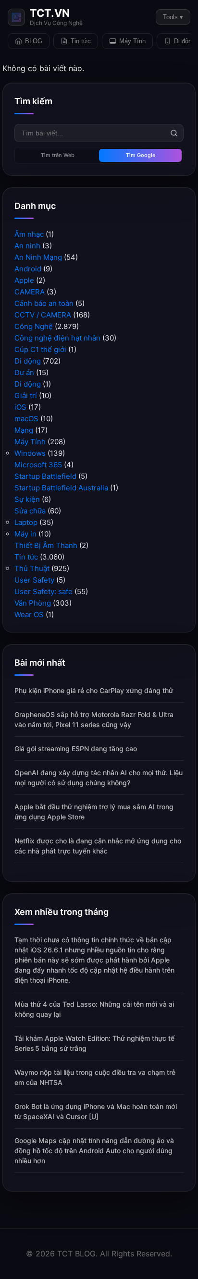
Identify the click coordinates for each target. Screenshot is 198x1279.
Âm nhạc (29, 234)
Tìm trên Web (57, 155)
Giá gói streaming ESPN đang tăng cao (75, 748)
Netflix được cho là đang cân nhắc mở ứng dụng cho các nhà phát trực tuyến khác (97, 846)
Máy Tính (132, 41)
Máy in (25, 533)
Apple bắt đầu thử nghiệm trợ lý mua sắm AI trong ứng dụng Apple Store (93, 812)
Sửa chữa (30, 510)
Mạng (23, 430)
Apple (24, 280)
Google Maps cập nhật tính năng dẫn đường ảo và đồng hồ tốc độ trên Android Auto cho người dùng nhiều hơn (94, 1150)
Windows (30, 453)
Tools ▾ (173, 17)
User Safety (34, 580)
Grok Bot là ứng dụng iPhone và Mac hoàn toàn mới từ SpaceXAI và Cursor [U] (95, 1111)
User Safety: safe (43, 591)
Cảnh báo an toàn (44, 303)
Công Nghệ (33, 326)
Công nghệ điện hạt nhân (57, 337)
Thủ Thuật (32, 568)
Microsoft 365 (38, 464)
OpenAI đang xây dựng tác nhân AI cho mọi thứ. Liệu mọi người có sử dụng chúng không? (98, 777)
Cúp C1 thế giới (40, 349)
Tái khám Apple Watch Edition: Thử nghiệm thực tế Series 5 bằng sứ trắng (94, 1043)
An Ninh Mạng (38, 257)
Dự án (24, 372)
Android (27, 268)
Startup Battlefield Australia (61, 487)
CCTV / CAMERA (42, 314)
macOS (26, 418)
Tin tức (81, 41)
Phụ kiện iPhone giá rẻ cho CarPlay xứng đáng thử (93, 690)
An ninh (27, 245)
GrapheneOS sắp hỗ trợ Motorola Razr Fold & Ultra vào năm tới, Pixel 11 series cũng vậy (93, 719)
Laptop (25, 522)
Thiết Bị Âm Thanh (45, 545)
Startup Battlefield (45, 476)
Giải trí (25, 395)
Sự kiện (27, 499)
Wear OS (29, 614)
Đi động (27, 384)
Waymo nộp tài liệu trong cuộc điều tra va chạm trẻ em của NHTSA (94, 1077)
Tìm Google (140, 155)
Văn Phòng (32, 603)
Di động (27, 360)
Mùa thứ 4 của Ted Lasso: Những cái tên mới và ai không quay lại (94, 1009)
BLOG (33, 41)
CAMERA (29, 291)
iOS (20, 407)
